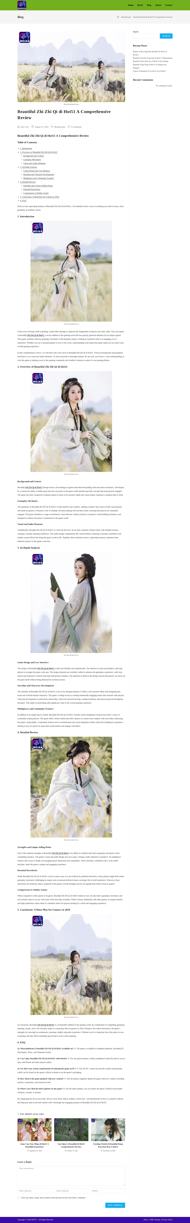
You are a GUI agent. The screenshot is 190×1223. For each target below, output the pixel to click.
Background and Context (33, 156)
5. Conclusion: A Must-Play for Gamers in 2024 (39, 197)
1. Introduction (26, 148)
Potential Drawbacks (31, 189)
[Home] (118, 17)
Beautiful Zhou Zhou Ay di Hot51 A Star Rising (150, 61)
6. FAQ (23, 201)
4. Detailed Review (28, 182)
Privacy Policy (167, 1220)
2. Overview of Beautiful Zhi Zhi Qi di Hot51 (39, 152)
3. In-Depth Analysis (28, 167)
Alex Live (25, 127)
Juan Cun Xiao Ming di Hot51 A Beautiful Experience (34, 1145)
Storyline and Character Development (38, 174)
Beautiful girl (60, 127)
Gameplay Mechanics (32, 159)
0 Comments (76, 127)
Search (135, 32)
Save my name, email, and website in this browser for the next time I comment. (53, 1198)
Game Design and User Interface (36, 171)
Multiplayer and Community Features (38, 178)
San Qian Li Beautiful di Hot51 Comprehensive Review (71, 1145)
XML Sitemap (155, 1220)
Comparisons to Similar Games (36, 193)
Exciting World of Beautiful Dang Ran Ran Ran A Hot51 (108, 1145)
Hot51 (146, 1220)
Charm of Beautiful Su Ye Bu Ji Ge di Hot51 (149, 71)
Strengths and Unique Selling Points (38, 186)
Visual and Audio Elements (34, 163)
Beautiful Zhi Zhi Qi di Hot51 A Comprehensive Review (153, 17)
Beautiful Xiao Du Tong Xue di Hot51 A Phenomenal (152, 58)
